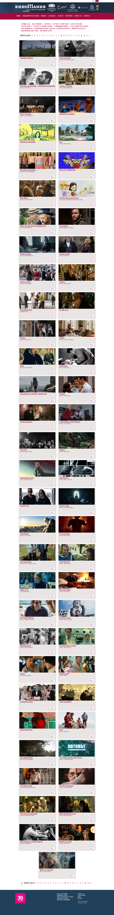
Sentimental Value (26, 702)
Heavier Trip (24, 506)
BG (93, 1)
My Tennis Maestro (27, 618)
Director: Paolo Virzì (64, 255)
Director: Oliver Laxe (64, 731)
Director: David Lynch (64, 367)
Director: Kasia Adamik (45, 871)
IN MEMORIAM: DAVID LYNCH (29, 31)
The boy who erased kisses (69, 198)
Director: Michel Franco (25, 339)
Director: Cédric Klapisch (26, 283)
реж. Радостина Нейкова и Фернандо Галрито (71, 199)
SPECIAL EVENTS (26, 26)
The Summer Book (26, 758)
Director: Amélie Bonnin (65, 563)
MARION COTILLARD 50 (79, 28)
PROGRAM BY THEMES (62, 898)
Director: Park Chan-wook (65, 619)
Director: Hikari (63, 675)
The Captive (63, 226)
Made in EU (24, 590)
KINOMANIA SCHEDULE (62, 895)
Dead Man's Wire (26, 310)
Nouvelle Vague (25, 646)
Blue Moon (24, 198)
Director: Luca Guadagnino (26, 115)
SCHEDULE (52, 16)
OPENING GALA (25, 24)
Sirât (61, 730)
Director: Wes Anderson (65, 647)
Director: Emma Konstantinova (66, 59)
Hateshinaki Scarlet (27, 478)
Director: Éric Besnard (25, 535)
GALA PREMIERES (37, 24)
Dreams (22, 338)
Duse (22, 366)
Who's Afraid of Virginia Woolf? (31, 841)
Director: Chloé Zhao (64, 451)
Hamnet (62, 450)
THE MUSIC (47, 24)
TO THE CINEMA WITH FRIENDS (79, 26)
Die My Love (63, 310)
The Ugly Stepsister (66, 786)
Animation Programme (67, 114)
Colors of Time (25, 282)
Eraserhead (63, 366)
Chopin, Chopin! (25, 254)
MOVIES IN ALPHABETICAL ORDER (65, 897)
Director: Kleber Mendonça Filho (28, 787)
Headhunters (63, 478)
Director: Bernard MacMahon (27, 171)
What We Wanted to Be (67, 814)
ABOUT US (78, 16)
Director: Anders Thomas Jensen (28, 563)
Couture (62, 282)
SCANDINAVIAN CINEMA (61, 26)
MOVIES (43, 16)
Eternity (62, 394)
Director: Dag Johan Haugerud (66, 339)
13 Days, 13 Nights (65, 86)
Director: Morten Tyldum (65, 479)
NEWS (79, 897)
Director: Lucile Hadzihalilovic (66, 507)
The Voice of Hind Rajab (28, 814)
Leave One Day (64, 562)
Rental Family (64, 674)
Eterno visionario (26, 422)
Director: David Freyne (64, 395)
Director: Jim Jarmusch (65, 423)
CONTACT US (81, 894)
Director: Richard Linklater (26, 199)
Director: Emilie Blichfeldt (65, 787)
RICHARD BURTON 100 (63, 28)
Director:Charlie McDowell (26, 759)
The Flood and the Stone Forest (70, 758)
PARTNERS (69, 16)
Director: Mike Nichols (25, 843)
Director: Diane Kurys (64, 591)
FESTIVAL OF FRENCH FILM (60, 24)
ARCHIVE (80, 898)
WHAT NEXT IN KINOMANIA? (63, 900)
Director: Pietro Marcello (26, 367)
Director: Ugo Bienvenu (65, 143)
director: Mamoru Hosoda (26, 479)
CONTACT (87, 16)
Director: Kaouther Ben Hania (27, 815)
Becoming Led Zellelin (28, 170)
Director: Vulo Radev (25, 87)
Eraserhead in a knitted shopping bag (33, 394)
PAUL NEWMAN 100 (27, 28)
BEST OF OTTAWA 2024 (67, 170)
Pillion (22, 674)
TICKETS (60, 16)
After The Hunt (25, 114)
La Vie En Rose (64, 534)
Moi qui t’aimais (65, 590)
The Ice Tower (64, 506)
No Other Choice (65, 618)
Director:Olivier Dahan (64, 535)
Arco (60, 142)
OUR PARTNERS (82, 895)
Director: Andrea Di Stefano (27, 619)
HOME (18, 16)
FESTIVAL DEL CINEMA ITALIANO (42, 26)
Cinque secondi (64, 254)
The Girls (23, 450)
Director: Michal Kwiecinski (26, 255)
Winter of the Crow (46, 870)
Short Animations (65, 702)
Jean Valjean (24, 534)
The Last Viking (25, 562)
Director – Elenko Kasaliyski (66, 759)
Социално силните (26, 58)
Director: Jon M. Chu (64, 843)
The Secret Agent (26, 786)
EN (97, 1)
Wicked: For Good (65, 841)
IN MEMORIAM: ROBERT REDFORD (44, 28)
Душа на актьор (65, 58)
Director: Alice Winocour (65, 283)
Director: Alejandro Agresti (65, 815)
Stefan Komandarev (25, 591)
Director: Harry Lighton (25, 675)
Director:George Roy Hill (26, 227)
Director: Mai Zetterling (26, 451)
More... (52, 64)
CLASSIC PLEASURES (76, 24)
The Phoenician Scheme (67, 646)
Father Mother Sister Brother (69, 422)
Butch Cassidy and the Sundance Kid (33, 226)
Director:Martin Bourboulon (66, 87)
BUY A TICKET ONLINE (62, 894)
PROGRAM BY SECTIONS (31, 16)
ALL (22, 883)
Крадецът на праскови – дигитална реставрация (37, 86)
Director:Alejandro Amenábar (66, 227)
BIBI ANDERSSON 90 (46, 31)
